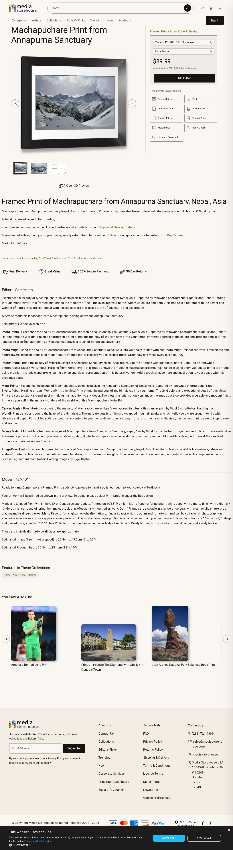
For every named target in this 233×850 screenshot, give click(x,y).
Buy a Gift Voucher (111, 789)
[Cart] (211, 8)
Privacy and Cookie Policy (37, 841)
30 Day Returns (173, 235)
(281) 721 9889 (203, 733)
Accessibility (152, 725)
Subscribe (74, 748)
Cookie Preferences (156, 797)
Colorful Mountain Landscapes (85, 258)
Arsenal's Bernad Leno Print (29, 664)
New (110, 20)
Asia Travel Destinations (52, 258)
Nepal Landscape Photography (19, 258)
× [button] (229, 830)
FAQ (146, 733)
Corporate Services (111, 773)
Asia (15, 575)
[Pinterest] (211, 825)
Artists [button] (36, 20)
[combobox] (116, 8)
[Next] (132, 103)
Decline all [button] (204, 838)
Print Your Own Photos (113, 781)
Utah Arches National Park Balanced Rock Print (183, 664)
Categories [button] (19, 20)
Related (32, 575)
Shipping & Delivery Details (117, 227)
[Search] (187, 8)
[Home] (26, 8)
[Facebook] (203, 825)
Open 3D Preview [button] (77, 185)
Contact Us (106, 733)
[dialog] (116, 838)
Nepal (23, 575)
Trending (96, 20)
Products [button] (125, 20)
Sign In (214, 20)
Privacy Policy (152, 741)
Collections (54, 20)
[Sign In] (220, 8)
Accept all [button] (169, 838)
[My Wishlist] (202, 8)
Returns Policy (153, 749)
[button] (78, 845)
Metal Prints (151, 781)
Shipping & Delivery (156, 757)
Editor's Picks (76, 20)
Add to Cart (184, 78)
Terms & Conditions (156, 765)
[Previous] (15, 103)
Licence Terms (153, 773)
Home (7, 575)
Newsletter (150, 789)
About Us (104, 725)
